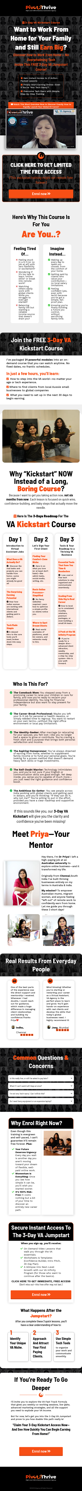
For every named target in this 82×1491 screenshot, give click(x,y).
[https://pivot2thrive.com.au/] (40, 8)
